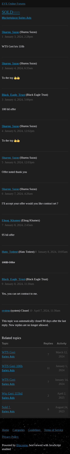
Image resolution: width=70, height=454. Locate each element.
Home (5, 430)
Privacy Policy (10, 436)
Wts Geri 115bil (12, 393)
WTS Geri (8, 352)
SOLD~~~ (11, 12)
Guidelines (34, 430)
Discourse (22, 445)
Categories (19, 430)
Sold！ (6, 407)
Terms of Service (53, 430)
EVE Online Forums (13, 3)
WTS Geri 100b (12, 366)
